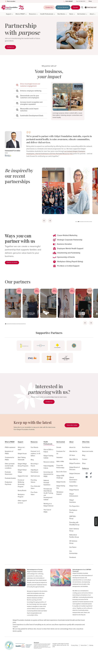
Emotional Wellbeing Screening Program (21, 483)
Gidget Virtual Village (22, 471)
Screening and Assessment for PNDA (48, 474)
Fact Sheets (34, 447)
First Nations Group (73, 511)
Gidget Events (60, 482)
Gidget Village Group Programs (23, 465)
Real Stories (86, 447)
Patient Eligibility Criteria (49, 467)
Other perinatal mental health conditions (9, 466)
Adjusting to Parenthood (34, 471)
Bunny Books (22, 490)
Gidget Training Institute (48, 457)
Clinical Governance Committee (73, 480)
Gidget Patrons (74, 490)
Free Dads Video (34, 493)
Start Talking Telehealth (22, 458)
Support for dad (23, 476)
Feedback (72, 557)
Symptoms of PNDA (9, 452)
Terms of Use (84, 645)
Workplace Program (21, 496)
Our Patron (72, 547)
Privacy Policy (74, 645)
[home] (9, 7)
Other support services (22, 502)
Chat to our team (12, 262)
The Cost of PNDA (47, 511)
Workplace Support (59, 493)
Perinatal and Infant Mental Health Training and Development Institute (48, 494)
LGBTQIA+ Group (72, 517)
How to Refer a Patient (48, 451)
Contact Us (49, 7)
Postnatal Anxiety (10, 478)
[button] (9, 14)
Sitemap (91, 645)
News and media (87, 451)
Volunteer (59, 457)
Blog (32, 459)
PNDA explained (10, 447)
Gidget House (22, 453)
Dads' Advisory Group (74, 530)
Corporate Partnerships (60, 466)
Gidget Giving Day (60, 487)
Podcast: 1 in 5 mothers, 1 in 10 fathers (35, 453)
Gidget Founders (74, 463)
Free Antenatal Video (35, 487)
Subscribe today (72, 425)
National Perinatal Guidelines (47, 483)
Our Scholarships (73, 552)
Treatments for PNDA (9, 458)
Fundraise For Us (60, 452)
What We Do (73, 451)
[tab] (30, 85)
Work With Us (73, 459)
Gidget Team (73, 486)
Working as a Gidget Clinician (48, 505)
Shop (90, 1)
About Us (72, 447)
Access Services (63, 7)
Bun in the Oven (61, 471)
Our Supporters (74, 506)
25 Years (72, 455)
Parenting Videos (34, 481)
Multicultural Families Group (74, 536)
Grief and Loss (35, 476)
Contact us (10, 47)
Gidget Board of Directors (74, 468)
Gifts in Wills (60, 461)
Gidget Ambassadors (73, 495)
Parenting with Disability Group (74, 523)
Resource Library (49, 462)
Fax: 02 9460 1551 (80, 1)
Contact (84, 459)
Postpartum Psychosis (8, 483)
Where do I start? (21, 448)
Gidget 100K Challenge (60, 477)
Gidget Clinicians (74, 473)
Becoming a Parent (34, 465)
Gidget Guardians (72, 501)
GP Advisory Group (73, 542)
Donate (75, 7)
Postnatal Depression (8, 473)
